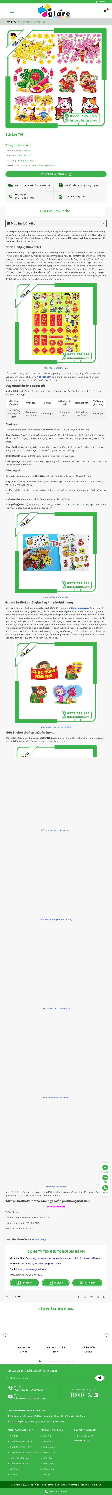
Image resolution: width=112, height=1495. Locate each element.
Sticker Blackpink (56, 1347)
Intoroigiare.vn (94, 1484)
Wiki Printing (15, 1469)
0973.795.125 (21, 1390)
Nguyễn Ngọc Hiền (85, 1436)
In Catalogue (49, 1447)
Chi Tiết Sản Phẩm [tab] (55, 211)
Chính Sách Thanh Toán (21, 1447)
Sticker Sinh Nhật (37, 1239)
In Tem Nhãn (49, 1469)
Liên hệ (13, 1474)
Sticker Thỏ (24, 1347)
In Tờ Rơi (47, 1436)
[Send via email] (98, 1297)
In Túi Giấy (48, 1458)
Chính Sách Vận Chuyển (21, 1441)
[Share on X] (85, 1297)
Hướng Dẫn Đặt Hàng (20, 1458)
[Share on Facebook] (79, 1297)
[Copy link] (104, 1297)
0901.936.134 (38, 1390)
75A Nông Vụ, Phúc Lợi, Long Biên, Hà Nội (40, 1263)
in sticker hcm (43, 376)
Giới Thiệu (14, 1436)
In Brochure (48, 1441)
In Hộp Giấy (48, 1463)
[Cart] (105, 11)
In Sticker (25, 21)
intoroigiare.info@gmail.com (31, 1269)
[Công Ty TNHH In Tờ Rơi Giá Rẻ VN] (54, 11)
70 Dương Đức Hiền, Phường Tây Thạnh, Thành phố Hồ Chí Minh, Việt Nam (63, 1258)
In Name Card (49, 1452)
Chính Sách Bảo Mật (19, 1463)
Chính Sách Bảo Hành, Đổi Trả (24, 1452)
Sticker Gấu (88, 1347)
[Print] (91, 1297)
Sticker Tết (39, 21)
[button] (11, 11)
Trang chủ (10, 21)
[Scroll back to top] (105, 1488)
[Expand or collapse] (103, 223)
